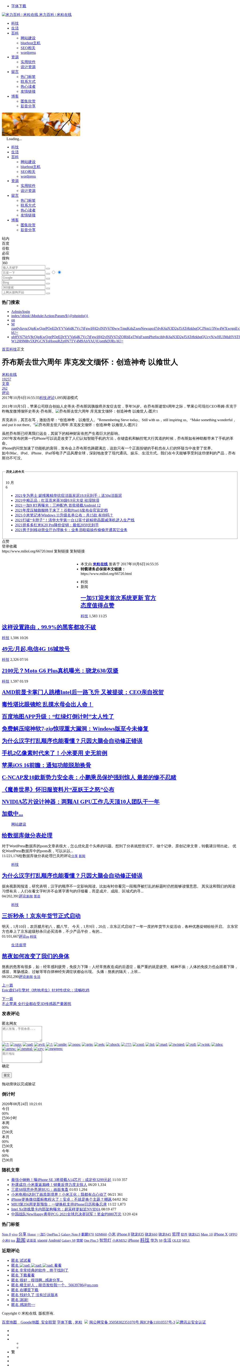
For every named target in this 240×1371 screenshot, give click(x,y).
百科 (15, 33)
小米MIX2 (119, 1240)
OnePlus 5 (53, 1234)
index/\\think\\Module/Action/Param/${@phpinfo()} (49, 316)
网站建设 (28, 38)
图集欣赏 (28, 101)
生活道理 (18, 945)
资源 (15, 57)
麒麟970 (87, 1234)
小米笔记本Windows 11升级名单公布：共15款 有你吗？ (64, 515)
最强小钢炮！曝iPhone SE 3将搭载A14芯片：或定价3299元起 (61, 1180)
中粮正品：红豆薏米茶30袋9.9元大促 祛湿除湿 (57, 500)
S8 (160, 1240)
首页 (5, 349)
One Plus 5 (91, 1240)
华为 (154, 1240)
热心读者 (28, 86)
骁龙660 (151, 1234)
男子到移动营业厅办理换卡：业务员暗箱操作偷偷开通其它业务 (71, 530)
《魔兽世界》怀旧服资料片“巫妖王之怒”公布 (58, 789)
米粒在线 (100, 564)
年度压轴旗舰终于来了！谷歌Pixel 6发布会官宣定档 (61, 510)
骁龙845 (164, 1234)
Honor (31, 1234)
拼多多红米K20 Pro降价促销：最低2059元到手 (57, 525)
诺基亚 (31, 1240)
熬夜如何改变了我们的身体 (35, 956)
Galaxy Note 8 (70, 1234)
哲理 (176, 1234)
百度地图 (9, 1322)
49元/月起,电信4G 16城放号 (36, 649)
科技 (15, 23)
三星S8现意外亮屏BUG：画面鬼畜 (39, 1190)
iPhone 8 (123, 1234)
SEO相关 (28, 48)
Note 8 (6, 1234)
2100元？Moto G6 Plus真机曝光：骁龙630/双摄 (60, 671)
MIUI (186, 1240)
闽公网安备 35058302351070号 (114, 1322)
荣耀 (79, 1240)
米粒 (78, 1322)
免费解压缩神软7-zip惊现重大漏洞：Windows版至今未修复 (75, 729)
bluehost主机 (31, 43)
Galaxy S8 (68, 1240)
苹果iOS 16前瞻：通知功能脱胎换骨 (46, 765)
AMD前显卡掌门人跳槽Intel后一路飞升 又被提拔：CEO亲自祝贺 (83, 692)
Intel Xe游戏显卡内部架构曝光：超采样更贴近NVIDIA (55, 1209)
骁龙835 (137, 1234)
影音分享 (28, 106)
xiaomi (42, 1240)
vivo (15, 1234)
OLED (176, 1240)
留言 (15, 72)
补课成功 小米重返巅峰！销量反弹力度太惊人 (49, 1185)
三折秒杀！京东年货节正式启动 (41, 916)
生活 (15, 28)
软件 (184, 1234)
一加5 (41, 1234)
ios (13, 1240)
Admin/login (20, 312)
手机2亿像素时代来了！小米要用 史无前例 (54, 753)
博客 (15, 96)
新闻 (82, 856)
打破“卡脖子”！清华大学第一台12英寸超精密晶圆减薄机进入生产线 (75, 520)
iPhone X (221, 1234)
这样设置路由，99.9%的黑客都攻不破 (49, 627)
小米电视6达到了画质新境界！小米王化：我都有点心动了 (59, 1194)
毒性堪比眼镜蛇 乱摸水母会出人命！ (47, 704)
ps (27, 936)
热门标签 (28, 77)
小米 (112, 1234)
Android (54, 1240)
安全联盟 (48, 1322)
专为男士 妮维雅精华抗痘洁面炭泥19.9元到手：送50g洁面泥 (68, 495)
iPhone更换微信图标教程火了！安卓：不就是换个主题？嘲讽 (61, 1199)
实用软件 (28, 62)
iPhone (133, 1240)
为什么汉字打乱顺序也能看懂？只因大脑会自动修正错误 (72, 741)
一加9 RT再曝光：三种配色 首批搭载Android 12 (58, 505)
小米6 (6, 1240)
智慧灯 (105, 1240)
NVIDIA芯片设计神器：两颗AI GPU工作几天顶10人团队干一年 (81, 802)
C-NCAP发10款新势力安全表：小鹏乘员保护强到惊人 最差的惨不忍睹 (89, 777)
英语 (37, 896)
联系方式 (28, 82)
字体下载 (18, 6)
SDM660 (101, 1234)
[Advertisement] (41, 586)
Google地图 (30, 1322)
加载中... (12, 814)
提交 (7, 1075)
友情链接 (28, 91)
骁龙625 (194, 1234)
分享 (74, 856)
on (13, 320)
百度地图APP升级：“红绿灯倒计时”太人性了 (58, 716)
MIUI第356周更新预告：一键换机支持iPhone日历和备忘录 (59, 1204)
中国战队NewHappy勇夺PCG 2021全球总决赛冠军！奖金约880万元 (66, 1214)
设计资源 (28, 67)
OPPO (233, 1234)
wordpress (28, 53)
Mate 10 (207, 1234)
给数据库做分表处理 (27, 835)
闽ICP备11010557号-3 (157, 1322)
